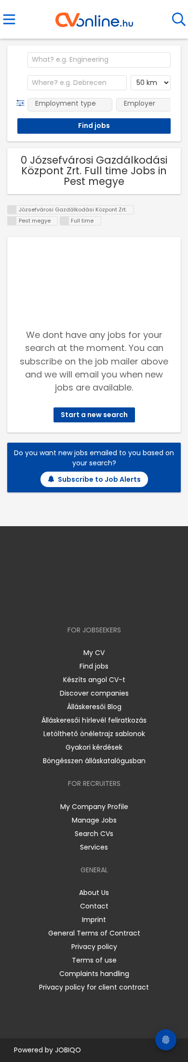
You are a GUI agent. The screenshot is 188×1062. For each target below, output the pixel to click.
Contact (94, 906)
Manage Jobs (94, 820)
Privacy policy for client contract (94, 987)
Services (94, 847)
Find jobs (94, 666)
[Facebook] (72, 602)
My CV (94, 652)
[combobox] (99, 60)
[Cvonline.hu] (94, 16)
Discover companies (94, 693)
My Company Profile (94, 806)
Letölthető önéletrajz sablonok (94, 734)
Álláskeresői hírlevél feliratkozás (94, 720)
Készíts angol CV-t (94, 680)
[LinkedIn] (104, 602)
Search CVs (94, 833)
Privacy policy (94, 946)
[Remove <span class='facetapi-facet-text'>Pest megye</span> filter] (12, 221)
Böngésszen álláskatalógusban (94, 761)
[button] (22, 103)
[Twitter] (118, 602)
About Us (94, 892)
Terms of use (94, 960)
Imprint (94, 919)
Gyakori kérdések (94, 747)
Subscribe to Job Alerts (99, 479)
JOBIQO (68, 1050)
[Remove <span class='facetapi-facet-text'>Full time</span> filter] (64, 221)
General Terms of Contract (94, 933)
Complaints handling (94, 973)
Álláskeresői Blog (94, 707)
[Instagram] (88, 602)
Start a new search (94, 414)
